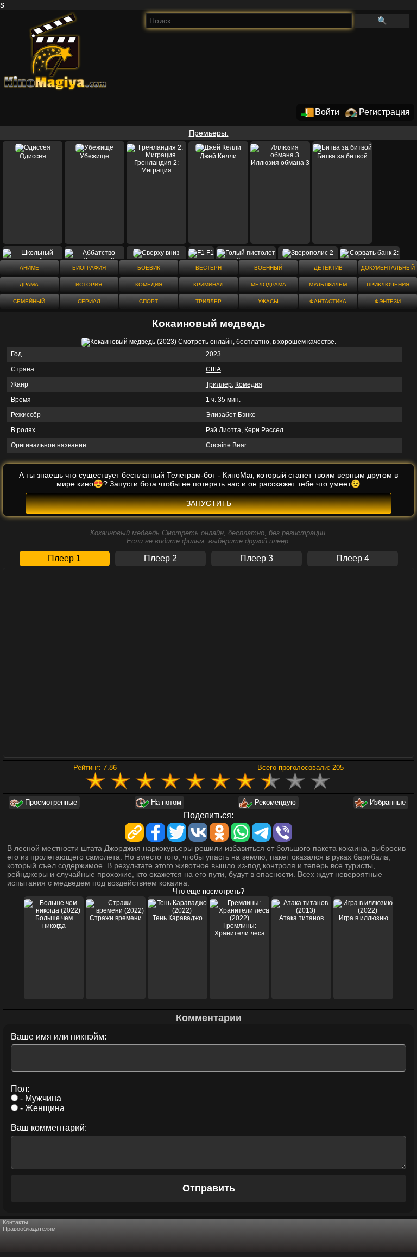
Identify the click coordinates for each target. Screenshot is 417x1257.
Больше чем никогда (54, 921)
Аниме (29, 268)
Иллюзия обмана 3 (280, 162)
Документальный (388, 268)
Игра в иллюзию (363, 918)
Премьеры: (209, 133)
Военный (268, 268)
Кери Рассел (263, 430)
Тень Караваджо (178, 918)
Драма (29, 284)
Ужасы (268, 301)
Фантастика (327, 301)
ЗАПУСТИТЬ (208, 503)
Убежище (94, 156)
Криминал (208, 284)
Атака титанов (301, 918)
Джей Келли (218, 156)
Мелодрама (268, 284)
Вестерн (208, 268)
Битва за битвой (342, 156)
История (88, 284)
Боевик (148, 268)
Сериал (89, 301)
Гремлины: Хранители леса (239, 929)
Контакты (15, 1222)
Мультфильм (328, 284)
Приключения (388, 284)
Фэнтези (388, 301)
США (213, 369)
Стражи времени (116, 918)
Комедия (148, 284)
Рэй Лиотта (223, 430)
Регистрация (384, 112)
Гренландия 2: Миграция (156, 166)
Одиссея (33, 156)
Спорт (148, 301)
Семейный (29, 301)
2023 (213, 354)
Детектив (328, 268)
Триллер (208, 301)
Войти (327, 112)
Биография (89, 268)
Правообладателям (29, 1229)
